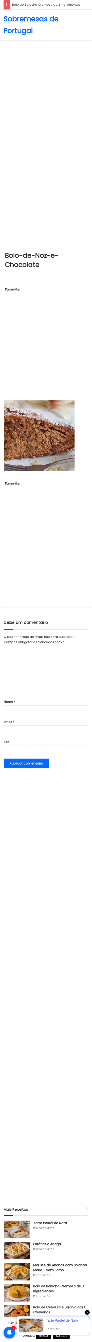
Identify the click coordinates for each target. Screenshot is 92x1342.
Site (6, 742)
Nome (9, 701)
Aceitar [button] (43, 1335)
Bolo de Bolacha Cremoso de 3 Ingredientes (46, 4)
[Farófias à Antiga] (17, 1250)
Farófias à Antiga (47, 1244)
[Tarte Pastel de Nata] (17, 1229)
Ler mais (61, 1335)
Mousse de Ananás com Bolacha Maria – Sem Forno (60, 1267)
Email (9, 722)
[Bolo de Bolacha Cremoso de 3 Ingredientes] (17, 1293)
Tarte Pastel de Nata (50, 1223)
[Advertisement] (46, 91)
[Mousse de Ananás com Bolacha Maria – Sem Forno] (17, 1271)
